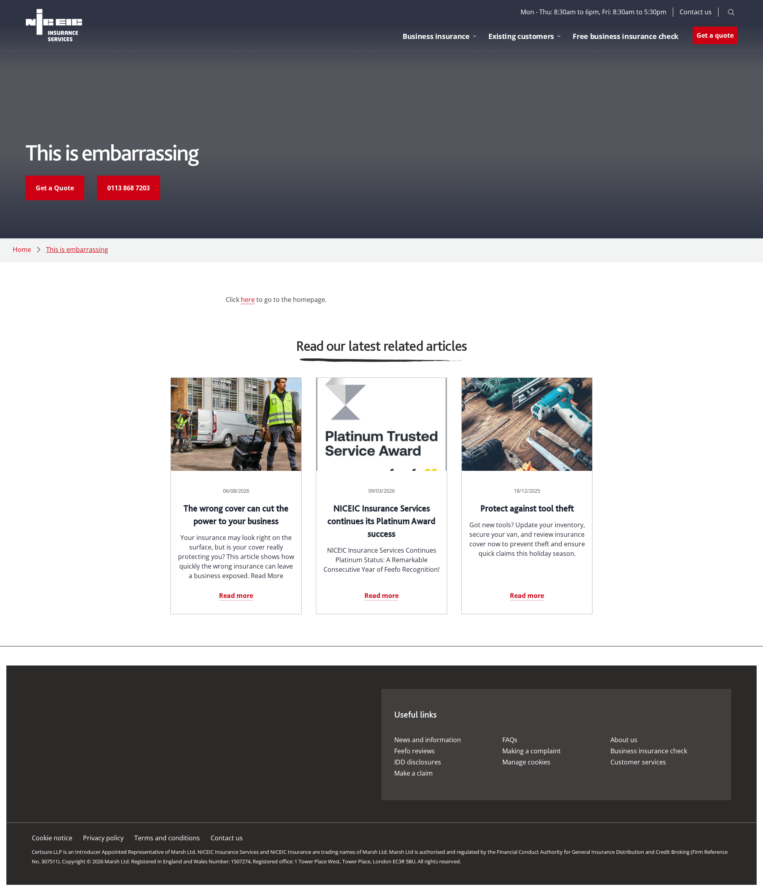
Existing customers (521, 36)
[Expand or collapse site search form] (731, 12)
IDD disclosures (417, 762)
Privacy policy (103, 838)
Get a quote (715, 35)
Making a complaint (531, 751)
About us (623, 739)
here (248, 299)
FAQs (509, 739)
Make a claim (413, 773)
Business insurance (436, 36)
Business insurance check (648, 751)
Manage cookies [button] (526, 762)
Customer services (638, 762)
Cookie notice (52, 838)
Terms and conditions (167, 838)
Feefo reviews (414, 751)
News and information (427, 739)
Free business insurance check (625, 36)
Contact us (696, 12)
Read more (236, 595)
